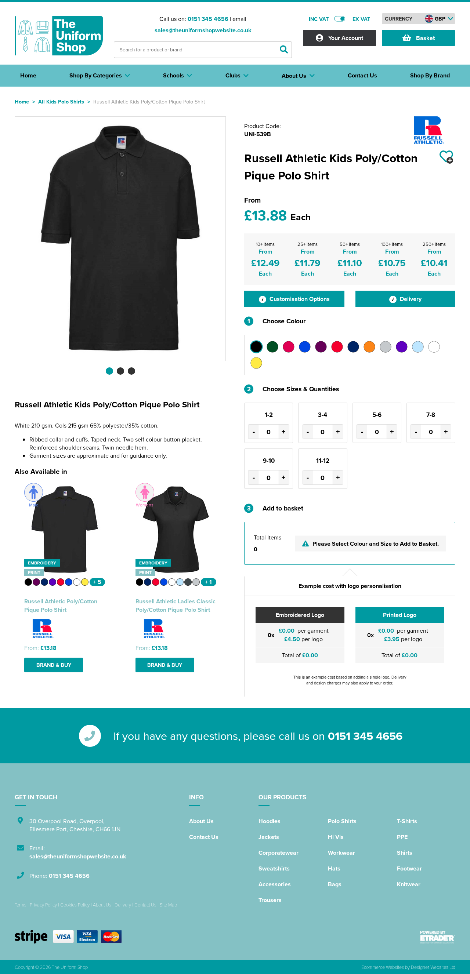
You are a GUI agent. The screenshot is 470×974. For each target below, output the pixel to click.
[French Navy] (353, 346)
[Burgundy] (320, 346)
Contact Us (203, 837)
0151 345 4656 (208, 19)
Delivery (410, 299)
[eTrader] (437, 937)
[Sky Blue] (417, 346)
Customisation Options (299, 299)
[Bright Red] (288, 346)
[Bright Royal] (304, 346)
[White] (434, 346)
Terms (20, 904)
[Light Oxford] (385, 346)
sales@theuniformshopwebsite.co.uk (203, 30)
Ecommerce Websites (382, 967)
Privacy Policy (43, 904)
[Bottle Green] (272, 346)
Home (22, 101)
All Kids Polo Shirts (61, 101)
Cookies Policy (75, 904)
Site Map (168, 904)
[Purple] (401, 346)
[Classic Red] (337, 346)
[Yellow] (256, 362)
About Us (201, 821)
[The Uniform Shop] (59, 39)
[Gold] (369, 346)
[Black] (256, 346)
